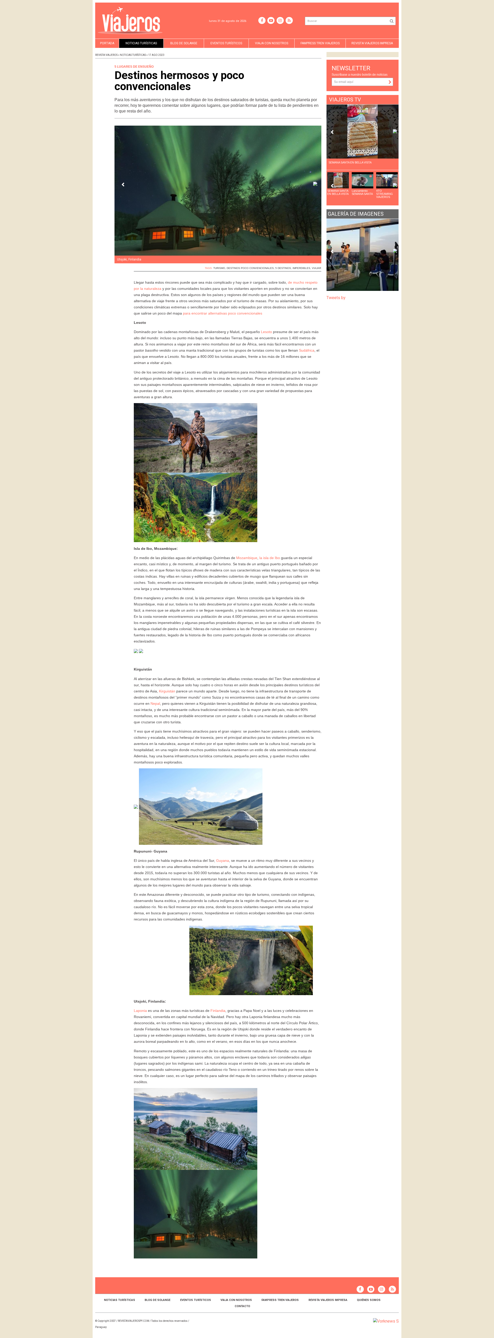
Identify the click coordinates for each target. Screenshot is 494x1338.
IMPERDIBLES (301, 268)
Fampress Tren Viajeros (320, 43)
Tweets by (337, 297)
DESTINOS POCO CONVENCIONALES (250, 268)
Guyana (222, 860)
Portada (107, 43)
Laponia (140, 1011)
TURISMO (219, 268)
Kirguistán (167, 691)
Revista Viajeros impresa (372, 43)
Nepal (155, 703)
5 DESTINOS (283, 268)
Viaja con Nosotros (271, 43)
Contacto (242, 1306)
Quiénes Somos (369, 1300)
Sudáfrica (306, 350)
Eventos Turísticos (226, 43)
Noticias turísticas (141, 43)
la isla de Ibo (270, 558)
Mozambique (246, 558)
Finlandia (217, 1011)
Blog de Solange (183, 43)
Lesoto (266, 332)
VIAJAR (316, 268)
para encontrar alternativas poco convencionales (222, 313)
